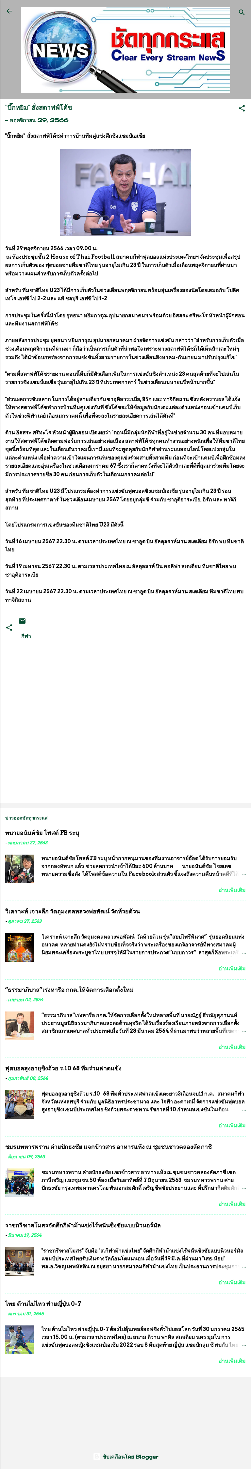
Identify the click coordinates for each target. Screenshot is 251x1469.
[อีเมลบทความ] (22, 623)
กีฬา (26, 636)
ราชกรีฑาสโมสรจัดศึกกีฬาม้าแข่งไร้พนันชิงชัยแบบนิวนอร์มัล (83, 1225)
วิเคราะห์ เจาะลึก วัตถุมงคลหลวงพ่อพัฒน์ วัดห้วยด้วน (72, 911)
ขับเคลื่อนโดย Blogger (129, 1456)
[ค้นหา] (242, 13)
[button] (242, 109)
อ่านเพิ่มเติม (232, 890)
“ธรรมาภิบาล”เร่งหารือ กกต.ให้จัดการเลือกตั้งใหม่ (69, 989)
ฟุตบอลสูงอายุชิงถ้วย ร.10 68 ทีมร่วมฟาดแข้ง (63, 1068)
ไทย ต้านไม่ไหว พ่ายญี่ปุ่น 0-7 (43, 1303)
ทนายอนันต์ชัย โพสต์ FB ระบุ (42, 832)
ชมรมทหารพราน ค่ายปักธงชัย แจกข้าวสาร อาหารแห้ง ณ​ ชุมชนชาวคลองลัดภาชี (108, 1146)
